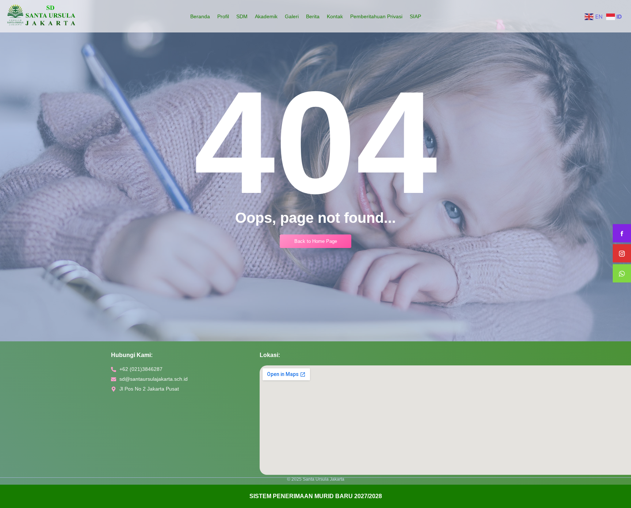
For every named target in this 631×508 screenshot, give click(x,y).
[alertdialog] (315, 496)
